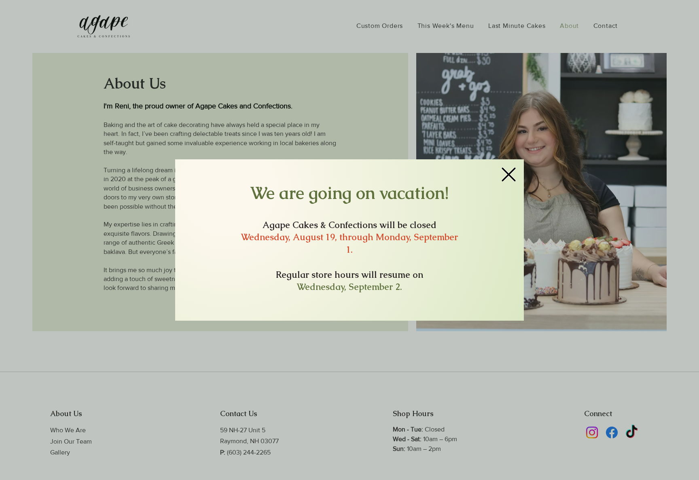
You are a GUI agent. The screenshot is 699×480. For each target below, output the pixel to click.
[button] (509, 174)
